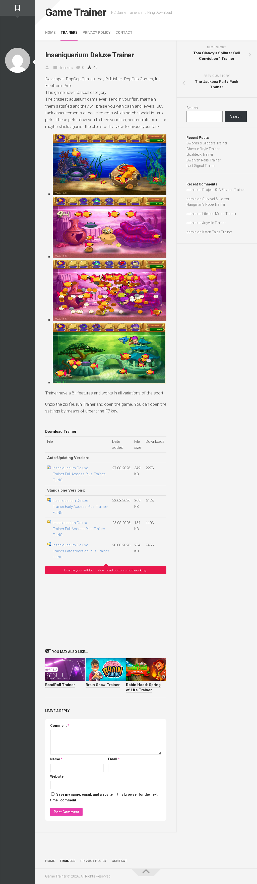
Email (114, 759)
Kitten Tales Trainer (217, 232)
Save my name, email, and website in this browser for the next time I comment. (104, 797)
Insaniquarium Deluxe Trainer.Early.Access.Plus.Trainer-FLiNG (80, 506)
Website (56, 776)
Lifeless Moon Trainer (219, 214)
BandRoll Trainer (60, 685)
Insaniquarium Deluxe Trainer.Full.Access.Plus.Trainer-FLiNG (79, 474)
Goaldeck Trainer (199, 154)
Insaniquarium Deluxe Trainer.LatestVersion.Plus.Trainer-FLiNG (81, 551)
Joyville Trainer (214, 223)
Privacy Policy (96, 33)
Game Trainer (75, 12)
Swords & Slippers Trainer (206, 143)
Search (192, 108)
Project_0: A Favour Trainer (223, 190)
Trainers (69, 33)
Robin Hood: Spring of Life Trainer (143, 687)
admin (191, 190)
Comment (59, 726)
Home (50, 33)
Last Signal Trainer (201, 166)
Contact (124, 33)
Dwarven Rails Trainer (203, 160)
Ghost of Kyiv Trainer (203, 149)
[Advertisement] (105, 611)
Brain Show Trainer (103, 685)
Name (56, 759)
